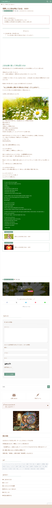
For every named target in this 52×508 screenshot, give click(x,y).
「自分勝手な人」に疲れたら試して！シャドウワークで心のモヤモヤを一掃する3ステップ (25, 447)
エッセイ (6, 482)
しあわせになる (8, 479)
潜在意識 (36, 466)
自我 (14, 468)
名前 (5, 347)
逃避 (38, 468)
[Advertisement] (26, 51)
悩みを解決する (8, 495)
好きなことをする (10, 466)
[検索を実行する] (48, 386)
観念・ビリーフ (20, 468)
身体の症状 (33, 468)
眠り (40, 466)
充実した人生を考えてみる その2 (22, 236)
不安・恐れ (16, 10)
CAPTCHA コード (8, 367)
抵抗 (27, 466)
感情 (20, 466)
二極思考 (38, 464)
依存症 (4, 466)
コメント (6, 327)
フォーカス (14, 464)
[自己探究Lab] (5, 1)
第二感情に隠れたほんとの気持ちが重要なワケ (14, 450)
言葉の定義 (27, 468)
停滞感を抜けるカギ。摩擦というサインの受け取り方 (16, 443)
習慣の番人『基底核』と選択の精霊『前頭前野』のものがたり (18, 453)
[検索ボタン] (47, 1)
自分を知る (5, 468)
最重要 (31, 466)
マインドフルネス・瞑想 (23, 464)
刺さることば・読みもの (8, 10)
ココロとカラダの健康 (9, 486)
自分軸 (10, 468)
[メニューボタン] (50, 1)
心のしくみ (6, 492)
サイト (5, 358)
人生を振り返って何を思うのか (12, 33)
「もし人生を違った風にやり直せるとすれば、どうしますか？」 (20, 35)
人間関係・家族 (44, 464)
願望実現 (42, 468)
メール (6, 352)
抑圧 (24, 466)
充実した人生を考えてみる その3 (22, 247)
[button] (7, 302)
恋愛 (17, 466)
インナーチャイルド (7, 464)
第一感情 (45, 466)
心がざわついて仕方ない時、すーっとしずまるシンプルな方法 (18, 440)
